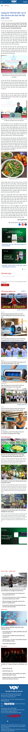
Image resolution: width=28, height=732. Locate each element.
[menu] (3, 2)
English (25, 1)
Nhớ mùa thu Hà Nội (7, 668)
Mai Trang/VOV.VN (22, 219)
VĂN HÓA (6, 5)
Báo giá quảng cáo (5, 700)
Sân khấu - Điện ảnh (8, 571)
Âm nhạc (4, 646)
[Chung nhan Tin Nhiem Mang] (14, 721)
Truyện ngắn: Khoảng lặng (8, 643)
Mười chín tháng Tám (7, 671)
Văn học (4, 609)
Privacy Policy (20, 281)
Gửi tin (5, 284)
